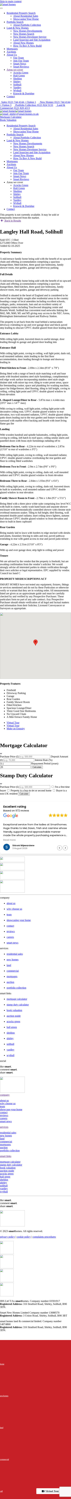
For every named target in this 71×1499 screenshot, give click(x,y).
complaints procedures (44, 1236)
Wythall (17, 90)
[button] (65, 847)
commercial (6, 1141)
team (2, 1106)
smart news (12, 942)
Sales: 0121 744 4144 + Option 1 (18, 102)
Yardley (17, 87)
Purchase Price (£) (9, 756)
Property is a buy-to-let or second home (31, 790)
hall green (5, 1176)
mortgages (5, 1144)
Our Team (18, 57)
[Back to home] (8, 4)
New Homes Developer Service (29, 36)
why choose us (8, 1103)
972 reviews (22, 810)
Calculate (37, 767)
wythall (4, 1191)
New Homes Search (23, 33)
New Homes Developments (27, 30)
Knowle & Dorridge (23, 93)
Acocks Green (20, 72)
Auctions (11, 51)
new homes (6, 1135)
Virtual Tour (52, 1491)
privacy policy (7, 1236)
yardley (4, 1188)
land (2, 1138)
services (4, 1127)
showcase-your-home (11, 1109)
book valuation (8, 1167)
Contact (11, 96)
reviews (4, 1115)
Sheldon (17, 78)
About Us (12, 54)
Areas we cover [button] (15, 182)
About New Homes (23, 42)
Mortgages (12, 48)
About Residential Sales (25, 16)
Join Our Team (21, 60)
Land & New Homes (18, 27)
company (5, 1094)
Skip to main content (10, 1)
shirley (3, 1182)
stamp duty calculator (11, 1164)
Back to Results (12, 220)
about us (4, 1100)
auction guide (7, 1170)
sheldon (4, 1179)
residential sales (8, 1132)
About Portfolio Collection (27, 25)
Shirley (17, 81)
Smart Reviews (21, 66)
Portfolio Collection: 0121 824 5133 (33, 105)
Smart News (19, 63)
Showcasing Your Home (26, 19)
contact (3, 1112)
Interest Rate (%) (43, 760)
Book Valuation (8, 120)
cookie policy (24, 1236)
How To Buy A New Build (27, 45)
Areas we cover (15, 69)
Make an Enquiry (16, 728)
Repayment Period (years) (44, 763)
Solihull (17, 84)
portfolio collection (10, 1150)
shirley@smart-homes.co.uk (23, 114)
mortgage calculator (10, 1161)
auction (4, 1147)
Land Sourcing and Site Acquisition (31, 39)
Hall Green (19, 75)
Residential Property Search (21, 13)
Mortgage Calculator (10, 117)
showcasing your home (19, 920)
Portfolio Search (15, 22)
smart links (5, 1156)
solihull (4, 1185)
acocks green (7, 1173)
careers (3, 1118)
